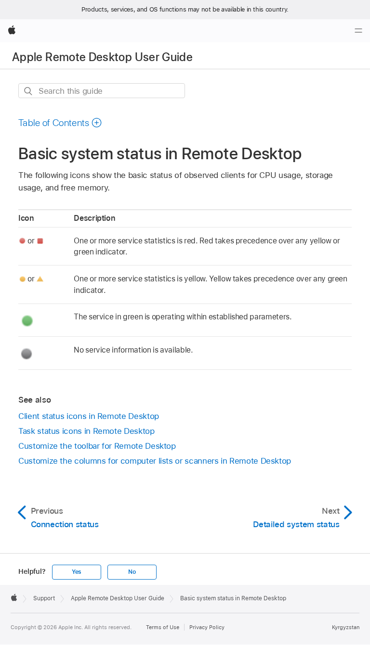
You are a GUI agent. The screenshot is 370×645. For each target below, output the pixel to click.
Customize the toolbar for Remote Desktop (97, 446)
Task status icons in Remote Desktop (86, 431)
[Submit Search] (29, 91)
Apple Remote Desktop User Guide (102, 57)
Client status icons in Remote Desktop (88, 416)
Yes (76, 572)
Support (44, 598)
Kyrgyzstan (345, 627)
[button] (60, 122)
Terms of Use (162, 627)
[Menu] (358, 30)
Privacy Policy (207, 627)
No (132, 572)
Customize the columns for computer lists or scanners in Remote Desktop (154, 461)
